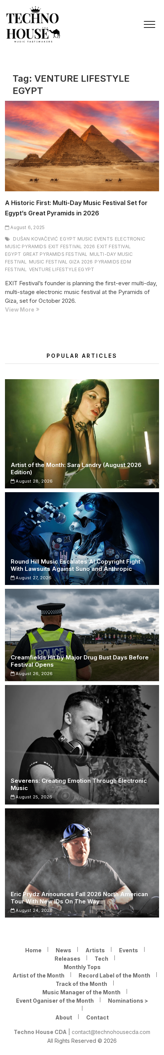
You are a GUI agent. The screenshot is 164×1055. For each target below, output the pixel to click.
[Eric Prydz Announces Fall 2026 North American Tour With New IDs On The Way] (82, 863)
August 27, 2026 (32, 577)
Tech (101, 958)
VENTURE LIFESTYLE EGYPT (62, 269)
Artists (95, 950)
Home (33, 950)
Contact (97, 1017)
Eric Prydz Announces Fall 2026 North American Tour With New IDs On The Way (79, 897)
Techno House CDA (40, 1032)
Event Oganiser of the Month (55, 1000)
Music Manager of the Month (81, 992)
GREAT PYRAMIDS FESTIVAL (55, 254)
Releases (67, 958)
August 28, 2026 (33, 481)
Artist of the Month (38, 975)
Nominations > (128, 1000)
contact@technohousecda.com (111, 1032)
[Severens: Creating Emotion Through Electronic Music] (82, 745)
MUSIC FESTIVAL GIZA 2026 (61, 262)
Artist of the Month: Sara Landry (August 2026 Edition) (76, 468)
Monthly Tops (82, 967)
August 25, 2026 (33, 797)
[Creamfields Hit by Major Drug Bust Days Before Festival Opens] (82, 635)
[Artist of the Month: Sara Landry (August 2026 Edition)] (82, 433)
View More (33, 310)
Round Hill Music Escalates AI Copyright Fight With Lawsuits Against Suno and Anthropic (75, 565)
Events (128, 950)
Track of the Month (81, 984)
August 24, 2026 (33, 910)
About (63, 1017)
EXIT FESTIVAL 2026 (71, 246)
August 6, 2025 (27, 227)
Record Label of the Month (114, 975)
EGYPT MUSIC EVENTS (86, 239)
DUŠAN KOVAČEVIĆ (35, 239)
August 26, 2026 (33, 673)
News (63, 950)
